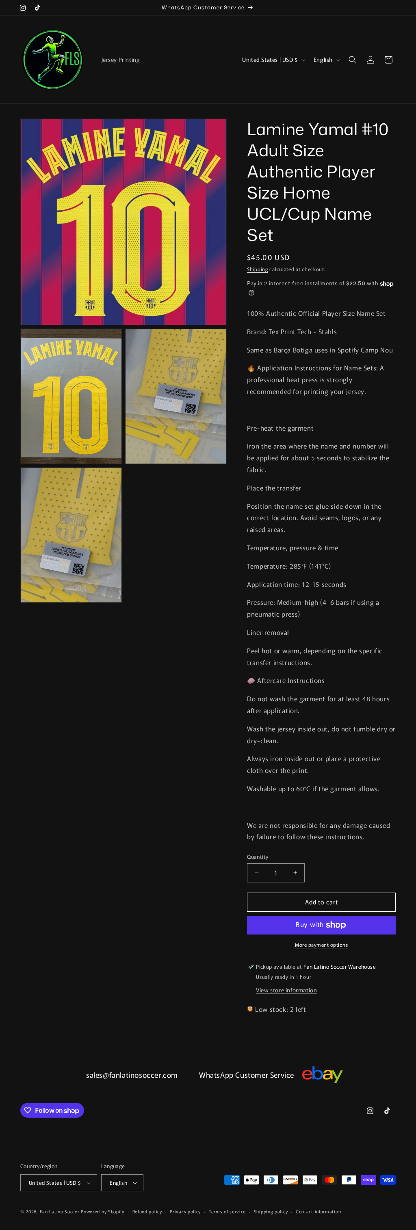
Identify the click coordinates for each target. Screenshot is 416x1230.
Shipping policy (271, 1211)
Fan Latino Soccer (60, 1211)
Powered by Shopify (102, 1211)
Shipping (257, 268)
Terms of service (227, 1211)
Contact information (318, 1211)
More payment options (321, 944)
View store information (286, 990)
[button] (353, 60)
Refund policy (147, 1211)
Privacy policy (185, 1211)
